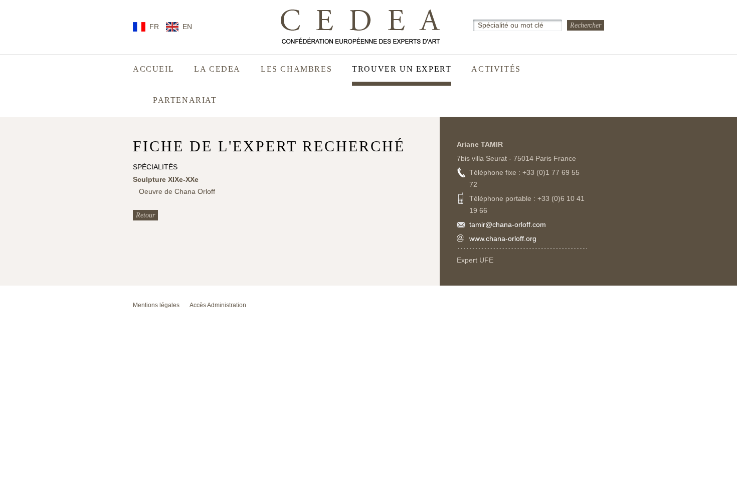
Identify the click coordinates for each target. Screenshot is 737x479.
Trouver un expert (401, 69)
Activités (495, 69)
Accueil (153, 69)
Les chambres (296, 69)
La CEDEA (217, 69)
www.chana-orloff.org (502, 238)
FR (154, 27)
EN (187, 27)
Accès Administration (218, 305)
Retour (145, 215)
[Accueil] (361, 27)
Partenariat (185, 100)
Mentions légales (156, 305)
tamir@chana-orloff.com (507, 224)
